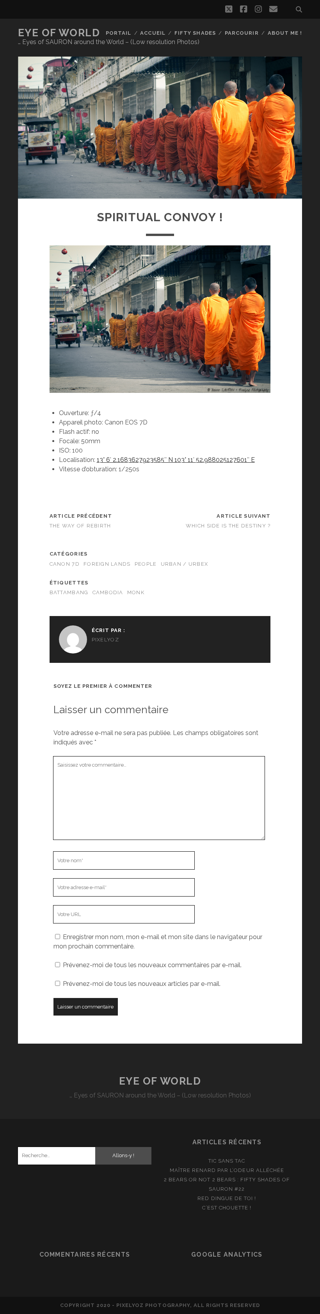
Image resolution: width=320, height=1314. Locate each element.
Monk (135, 592)
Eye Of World (59, 33)
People (146, 564)
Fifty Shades (195, 33)
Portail (118, 33)
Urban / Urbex (184, 564)
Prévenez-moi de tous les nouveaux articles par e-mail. (141, 983)
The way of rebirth (80, 526)
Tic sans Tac (226, 1161)
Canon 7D (65, 564)
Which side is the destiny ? (228, 526)
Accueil (152, 33)
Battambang (69, 592)
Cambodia (107, 592)
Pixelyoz (105, 640)
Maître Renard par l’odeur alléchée (227, 1170)
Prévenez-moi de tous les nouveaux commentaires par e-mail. (152, 965)
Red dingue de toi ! (226, 1198)
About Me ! (285, 33)
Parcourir (241, 33)
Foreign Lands (107, 564)
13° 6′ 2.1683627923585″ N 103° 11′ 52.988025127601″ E (176, 459)
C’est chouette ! (226, 1208)
